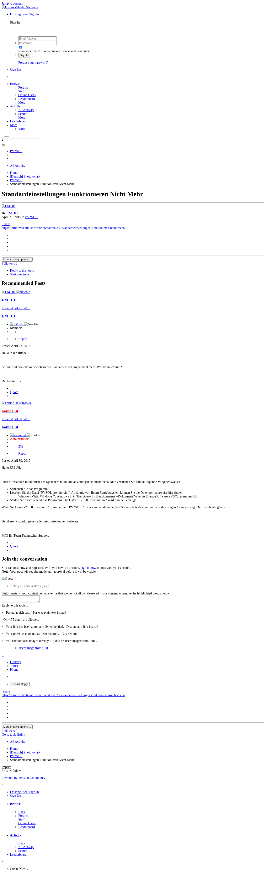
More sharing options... (17, 259)
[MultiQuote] (11, 389)
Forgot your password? (33, 62)
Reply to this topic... (15, 605)
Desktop (15, 662)
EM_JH (12, 213)
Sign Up (15, 69)
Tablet (14, 666)
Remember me (27, 51)
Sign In (24, 55)
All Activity (26, 110)
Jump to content (12, 3)
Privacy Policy (11, 770)
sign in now (88, 567)
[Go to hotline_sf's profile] (10, 403)
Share (6, 224)
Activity (15, 106)
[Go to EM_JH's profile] (8, 206)
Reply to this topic (22, 270)
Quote (14, 392)
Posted (16, 308)
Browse (15, 84)
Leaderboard (26, 99)
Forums (23, 87)
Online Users (27, 95)
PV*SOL (31, 217)
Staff (21, 91)
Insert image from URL (33, 648)
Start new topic (20, 274)
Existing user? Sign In (25, 14)
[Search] (3, 145)
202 (20, 446)
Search (22, 114)
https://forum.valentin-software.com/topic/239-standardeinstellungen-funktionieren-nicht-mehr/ (63, 228)
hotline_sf (10, 427)
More (21, 102)
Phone (14, 669)
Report (22, 339)
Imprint (6, 767)
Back (21, 812)
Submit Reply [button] (20, 684)
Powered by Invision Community (23, 778)
